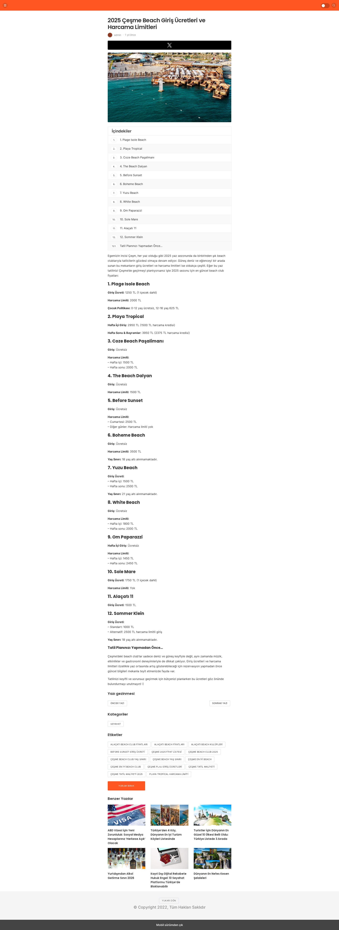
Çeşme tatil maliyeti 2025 (127, 774)
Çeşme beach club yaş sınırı (128, 759)
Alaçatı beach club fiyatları (129, 744)
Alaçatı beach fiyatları (169, 744)
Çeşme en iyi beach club (126, 766)
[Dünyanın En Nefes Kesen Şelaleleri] (212, 858)
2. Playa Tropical (127, 148)
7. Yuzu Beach (125, 193)
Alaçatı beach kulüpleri (207, 744)
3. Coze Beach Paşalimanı (133, 157)
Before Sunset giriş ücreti (128, 752)
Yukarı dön (169, 900)
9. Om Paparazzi (127, 210)
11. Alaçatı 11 (124, 228)
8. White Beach (126, 201)
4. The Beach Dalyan (130, 166)
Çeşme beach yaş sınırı (167, 759)
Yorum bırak (126, 785)
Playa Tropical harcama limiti (168, 774)
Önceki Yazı (117, 703)
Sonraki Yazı (219, 703)
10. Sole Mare (125, 219)
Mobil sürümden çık (169, 925)
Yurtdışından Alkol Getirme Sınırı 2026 (121, 876)
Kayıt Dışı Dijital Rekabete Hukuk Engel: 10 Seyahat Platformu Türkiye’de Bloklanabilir (168, 880)
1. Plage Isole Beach (129, 139)
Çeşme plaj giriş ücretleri (165, 766)
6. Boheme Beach (128, 184)
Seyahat (116, 724)
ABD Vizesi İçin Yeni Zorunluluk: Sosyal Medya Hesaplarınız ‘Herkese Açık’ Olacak (126, 836)
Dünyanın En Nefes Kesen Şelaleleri (211, 876)
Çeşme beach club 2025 (203, 752)
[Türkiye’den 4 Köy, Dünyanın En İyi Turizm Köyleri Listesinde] (169, 815)
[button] (169, 45)
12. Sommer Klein (128, 237)
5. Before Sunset (127, 175)
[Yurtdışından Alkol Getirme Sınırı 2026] (126, 858)
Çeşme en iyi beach (200, 759)
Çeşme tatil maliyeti (202, 766)
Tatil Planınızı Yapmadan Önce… (137, 246)
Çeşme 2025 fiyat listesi (167, 752)
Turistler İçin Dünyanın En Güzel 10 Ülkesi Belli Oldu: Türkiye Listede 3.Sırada (211, 834)
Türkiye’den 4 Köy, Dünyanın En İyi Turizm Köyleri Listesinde (166, 834)
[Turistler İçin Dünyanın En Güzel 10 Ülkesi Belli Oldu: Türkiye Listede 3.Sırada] (212, 815)
